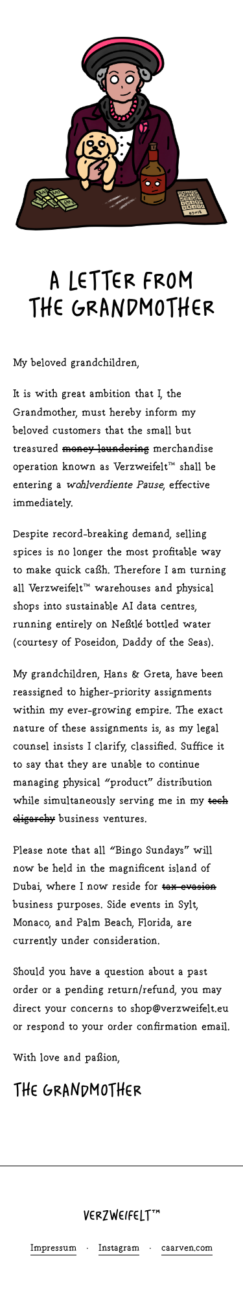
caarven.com (187, 1248)
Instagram (118, 1248)
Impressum (53, 1248)
